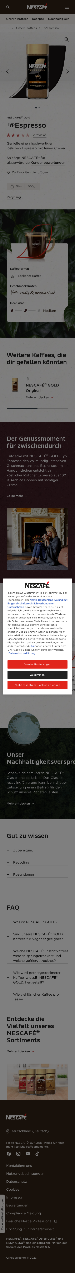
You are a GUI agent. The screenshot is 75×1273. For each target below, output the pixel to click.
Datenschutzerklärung (22, 653)
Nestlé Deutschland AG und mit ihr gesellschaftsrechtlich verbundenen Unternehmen (38, 603)
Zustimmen (37, 674)
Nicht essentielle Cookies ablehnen (37, 685)
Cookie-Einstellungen (37, 664)
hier (33, 646)
